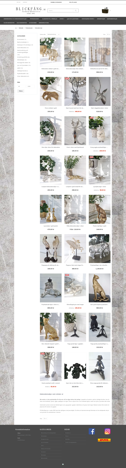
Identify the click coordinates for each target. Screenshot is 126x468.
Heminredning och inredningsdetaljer (15, 19)
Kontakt (25, 2)
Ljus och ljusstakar (72, 19)
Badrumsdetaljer (112, 19)
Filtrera (21, 91)
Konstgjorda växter (88, 19)
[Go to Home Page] (15, 28)
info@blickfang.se (21, 440)
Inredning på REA (44, 23)
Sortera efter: (43, 34)
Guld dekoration (22, 23)
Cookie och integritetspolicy (71, 442)
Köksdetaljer (101, 19)
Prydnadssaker (34, 19)
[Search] (75, 10)
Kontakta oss (67, 432)
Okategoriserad (21, 71)
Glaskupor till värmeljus (49, 19)
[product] (51, 52)
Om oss (18, 2)
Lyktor (61, 19)
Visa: (104, 34)
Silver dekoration (9, 23)
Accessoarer (33, 23)
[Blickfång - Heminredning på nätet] (30, 11)
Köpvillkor (67, 439)
